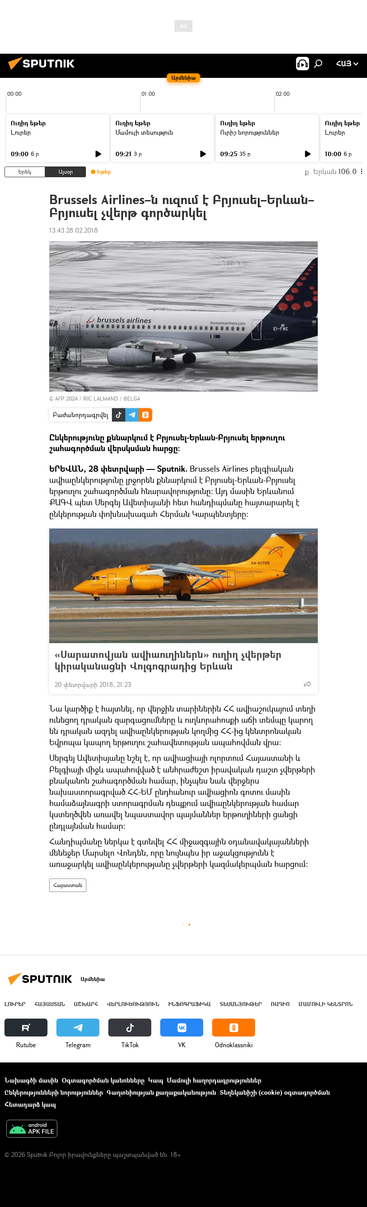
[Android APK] (31, 1129)
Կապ (155, 1080)
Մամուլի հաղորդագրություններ (214, 1080)
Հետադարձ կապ (30, 1104)
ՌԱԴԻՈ (280, 1004)
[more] (307, 684)
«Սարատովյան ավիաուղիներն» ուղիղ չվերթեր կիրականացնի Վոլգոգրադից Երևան (168, 660)
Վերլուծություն (133, 1004)
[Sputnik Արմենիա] (43, 71)
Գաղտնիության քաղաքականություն (161, 1092)
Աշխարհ (86, 1004)
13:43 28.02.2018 (73, 230)
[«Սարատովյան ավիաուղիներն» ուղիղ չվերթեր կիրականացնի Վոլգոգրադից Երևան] (183, 586)
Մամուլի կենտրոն (326, 1004)
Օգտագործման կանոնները (103, 1080)
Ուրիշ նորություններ (249, 132)
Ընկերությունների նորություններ (53, 1092)
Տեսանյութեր (241, 1004)
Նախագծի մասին (31, 1080)
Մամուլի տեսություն (144, 132)
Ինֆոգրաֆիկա (189, 1004)
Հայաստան (67, 885)
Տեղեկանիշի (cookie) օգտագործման (275, 1092)
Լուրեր (21, 132)
